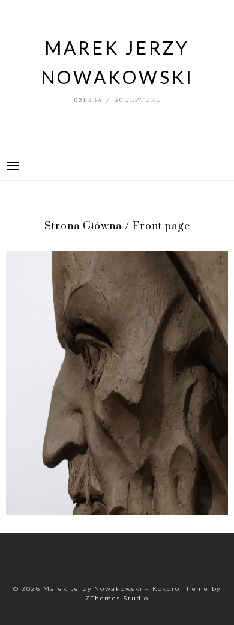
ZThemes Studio (117, 598)
